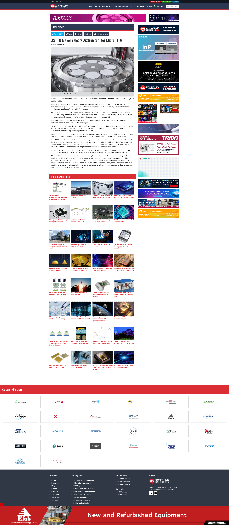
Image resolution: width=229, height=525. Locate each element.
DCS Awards (122, 492)
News (96, 6)
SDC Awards (122, 495)
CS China (149, 6)
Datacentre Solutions (81, 500)
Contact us (175, 1)
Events (132, 6)
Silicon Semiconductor (82, 483)
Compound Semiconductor (83, 480)
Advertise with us (166, 1)
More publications (155, 1)
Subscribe (140, 6)
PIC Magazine (78, 486)
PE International (123, 484)
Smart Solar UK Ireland (82, 494)
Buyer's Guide (123, 6)
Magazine (105, 6)
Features (54, 483)
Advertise (55, 494)
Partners (54, 491)
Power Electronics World (83, 489)
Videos (114, 6)
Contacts (54, 500)
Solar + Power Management (84, 491)
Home (91, 6)
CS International (123, 479)
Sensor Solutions (80, 497)
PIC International (123, 481)
